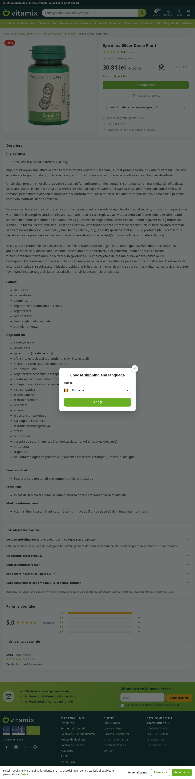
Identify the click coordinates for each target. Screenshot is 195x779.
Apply (97, 402)
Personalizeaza (137, 772)
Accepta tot (181, 772)
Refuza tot (160, 772)
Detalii (24, 774)
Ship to (68, 383)
